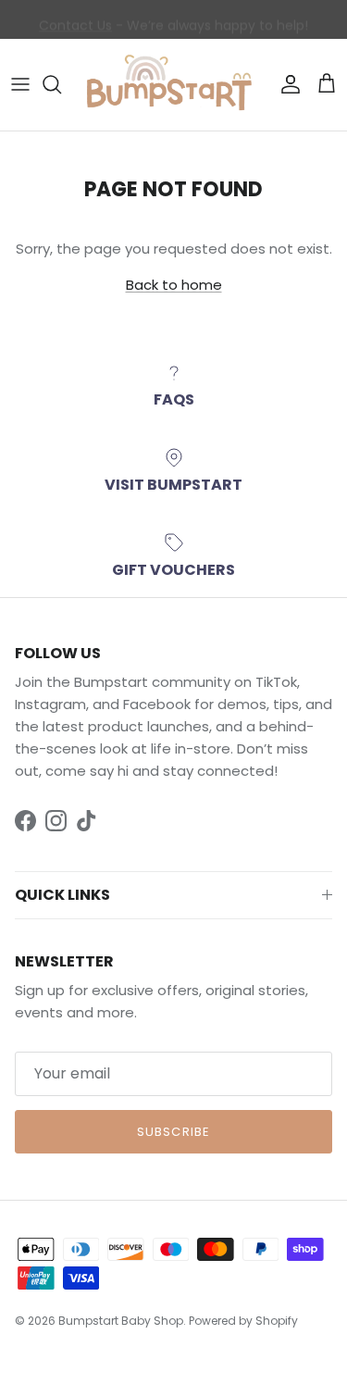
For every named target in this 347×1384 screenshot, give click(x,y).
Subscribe (173, 1132)
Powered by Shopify (243, 1320)
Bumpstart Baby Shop (120, 1320)
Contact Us (75, 23)
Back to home (174, 284)
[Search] (61, 84)
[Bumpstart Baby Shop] (173, 84)
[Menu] (20, 84)
